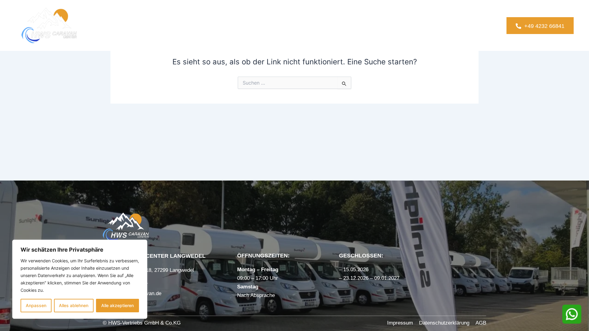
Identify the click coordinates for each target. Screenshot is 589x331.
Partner (423, 25)
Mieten (328, 25)
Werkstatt (378, 25)
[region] (79, 279)
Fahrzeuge (286, 25)
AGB (480, 323)
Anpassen (36, 305)
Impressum (400, 323)
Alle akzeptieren (117, 305)
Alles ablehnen (73, 305)
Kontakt (464, 25)
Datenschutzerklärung (444, 323)
